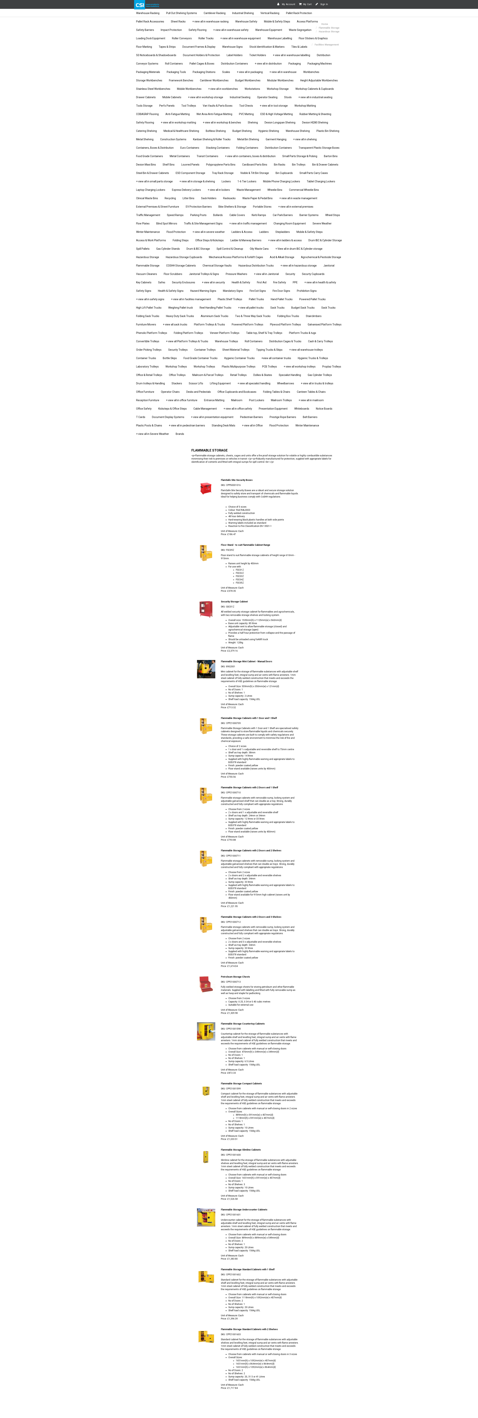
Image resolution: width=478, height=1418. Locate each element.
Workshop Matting (305, 105)
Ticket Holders (257, 55)
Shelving (253, 122)
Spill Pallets (143, 248)
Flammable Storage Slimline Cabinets (241, 1150)
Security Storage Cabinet (234, 601)
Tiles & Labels (299, 46)
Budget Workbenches (247, 80)
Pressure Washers (236, 273)
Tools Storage (144, 105)
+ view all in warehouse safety (231, 29)
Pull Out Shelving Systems (181, 13)
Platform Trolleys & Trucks (209, 324)
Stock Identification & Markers (267, 46)
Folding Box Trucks (288, 316)
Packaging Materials (148, 72)
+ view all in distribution (268, 63)
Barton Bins (331, 156)
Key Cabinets (143, 282)
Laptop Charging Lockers (150, 189)
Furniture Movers (146, 324)
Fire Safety (279, 282)
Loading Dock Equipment (150, 38)
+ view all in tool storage (274, 105)
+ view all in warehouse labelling (291, 55)
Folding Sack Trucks (147, 316)
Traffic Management (148, 215)
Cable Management (205, 408)
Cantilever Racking (215, 13)
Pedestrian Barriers (251, 417)
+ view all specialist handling (254, 383)
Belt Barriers (310, 417)
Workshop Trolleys (176, 366)
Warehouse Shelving (298, 130)
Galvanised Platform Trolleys (325, 324)
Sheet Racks (178, 21)
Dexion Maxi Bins (146, 164)
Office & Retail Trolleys (149, 374)
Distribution (323, 55)
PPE (295, 282)
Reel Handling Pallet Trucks (215, 307)
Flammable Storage (147, 265)
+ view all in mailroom (311, 400)
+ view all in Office (252, 425)
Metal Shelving (144, 139)
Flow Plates (143, 223)
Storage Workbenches (149, 80)
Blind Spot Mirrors (166, 223)
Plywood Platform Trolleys (285, 324)
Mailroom (236, 400)
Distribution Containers (234, 63)
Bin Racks (279, 164)
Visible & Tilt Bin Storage (254, 172)
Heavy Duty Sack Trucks (180, 316)
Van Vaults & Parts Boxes (217, 105)
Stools (288, 97)
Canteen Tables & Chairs (311, 391)
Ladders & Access (242, 231)
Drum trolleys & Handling (150, 383)
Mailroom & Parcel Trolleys (208, 374)
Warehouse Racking (147, 13)
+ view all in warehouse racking (210, 21)
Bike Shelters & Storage (232, 206)
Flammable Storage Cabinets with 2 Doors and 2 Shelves (251, 850)
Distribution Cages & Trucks (285, 341)
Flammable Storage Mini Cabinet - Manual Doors (246, 661)
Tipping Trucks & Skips (269, 349)
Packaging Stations (204, 72)
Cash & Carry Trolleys (320, 341)
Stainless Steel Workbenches (153, 88)
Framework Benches (181, 80)
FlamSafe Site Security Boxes (237, 480)
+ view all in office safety (238, 408)
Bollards (218, 215)
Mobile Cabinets (171, 97)
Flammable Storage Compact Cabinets (241, 1083)
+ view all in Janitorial (266, 273)
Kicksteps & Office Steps (172, 408)
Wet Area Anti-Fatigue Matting (214, 114)
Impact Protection (171, 29)
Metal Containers (180, 156)
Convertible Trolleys (147, 341)
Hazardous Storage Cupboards (184, 257)
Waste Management (249, 189)
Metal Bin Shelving (248, 139)
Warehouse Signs (232, 46)
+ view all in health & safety (320, 282)
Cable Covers (237, 215)
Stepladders (282, 231)
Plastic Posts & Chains (149, 425)
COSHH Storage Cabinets (181, 265)
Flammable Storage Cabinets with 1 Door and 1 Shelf (249, 718)
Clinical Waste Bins (147, 198)
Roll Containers (174, 63)
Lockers (226, 181)
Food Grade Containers (149, 156)
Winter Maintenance (148, 231)
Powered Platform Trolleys (247, 324)
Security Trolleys (178, 349)
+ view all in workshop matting (178, 122)
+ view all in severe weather (209, 231)
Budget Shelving (242, 130)
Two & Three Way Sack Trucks (253, 316)
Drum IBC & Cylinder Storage (325, 240)
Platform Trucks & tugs (302, 332)
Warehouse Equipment (268, 29)
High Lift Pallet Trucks (149, 307)
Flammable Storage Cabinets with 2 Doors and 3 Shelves (251, 917)
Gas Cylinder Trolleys (320, 374)
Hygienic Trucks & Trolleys (313, 358)
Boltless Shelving (216, 130)
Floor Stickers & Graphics (313, 38)
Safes (161, 282)
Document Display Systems (168, 417)
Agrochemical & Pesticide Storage (321, 257)
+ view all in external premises (295, 206)
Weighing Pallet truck (180, 307)
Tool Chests (246, 105)
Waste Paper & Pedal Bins (257, 198)
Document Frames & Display (198, 46)
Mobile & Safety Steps (277, 21)
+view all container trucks (276, 358)
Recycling (170, 198)
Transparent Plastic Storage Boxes (319, 147)
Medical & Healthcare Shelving (181, 130)
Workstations (252, 88)
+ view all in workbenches (223, 88)
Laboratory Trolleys (147, 366)
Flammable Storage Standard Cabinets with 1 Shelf (247, 1269)
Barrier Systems (309, 215)
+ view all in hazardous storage (298, 265)
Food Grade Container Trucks (201, 358)
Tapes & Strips (167, 46)
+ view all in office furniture (181, 400)
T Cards (140, 417)
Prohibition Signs (307, 290)
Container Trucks (146, 358)
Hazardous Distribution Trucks (256, 265)
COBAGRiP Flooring (147, 114)
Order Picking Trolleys (149, 349)
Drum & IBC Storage (198, 248)
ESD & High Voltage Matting (276, 114)
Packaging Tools (176, 72)
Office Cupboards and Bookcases (237, 391)
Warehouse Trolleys (226, 341)
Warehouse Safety (246, 21)
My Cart (307, 4)
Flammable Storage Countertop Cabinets (243, 1023)
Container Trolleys (205, 349)
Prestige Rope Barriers (283, 417)
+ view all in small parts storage (154, 181)
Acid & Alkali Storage (282, 257)
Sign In (324, 4)
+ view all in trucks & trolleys (317, 383)
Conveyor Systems (147, 63)
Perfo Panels (167, 105)
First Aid (261, 282)
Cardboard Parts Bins (254, 164)
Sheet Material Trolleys (235, 349)
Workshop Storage (278, 88)
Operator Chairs (170, 391)
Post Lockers (256, 400)
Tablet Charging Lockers (321, 181)
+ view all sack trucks (175, 324)
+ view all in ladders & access (285, 240)
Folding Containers (247, 147)
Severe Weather (322, 223)
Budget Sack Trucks (303, 307)
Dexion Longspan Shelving (280, 122)
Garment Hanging (276, 139)
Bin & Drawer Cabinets (325, 164)
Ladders (264, 231)
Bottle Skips (170, 358)
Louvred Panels (190, 164)
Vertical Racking (269, 13)
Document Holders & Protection (201, 55)
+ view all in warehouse (283, 72)
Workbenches (311, 72)
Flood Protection (176, 231)
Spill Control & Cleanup (230, 248)
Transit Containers (207, 156)
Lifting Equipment (220, 383)
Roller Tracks (206, 38)
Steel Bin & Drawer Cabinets (152, 172)
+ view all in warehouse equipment (240, 38)
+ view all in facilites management (191, 299)
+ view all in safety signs (150, 299)
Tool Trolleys (188, 105)
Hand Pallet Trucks (282, 299)
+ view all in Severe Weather (152, 433)
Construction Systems (173, 139)
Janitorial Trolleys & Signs (204, 273)
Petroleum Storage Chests (235, 977)
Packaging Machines (320, 63)
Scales (226, 72)
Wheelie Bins (274, 189)
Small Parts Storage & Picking (299, 156)
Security (290, 273)
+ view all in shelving (305, 139)
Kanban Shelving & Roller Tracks (212, 139)
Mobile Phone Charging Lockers (281, 181)
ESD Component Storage (190, 172)
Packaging (294, 63)
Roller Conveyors (182, 38)
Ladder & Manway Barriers (245, 240)
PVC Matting (246, 114)
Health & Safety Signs (171, 290)
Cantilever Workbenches (214, 80)
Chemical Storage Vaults (217, 265)
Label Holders (235, 55)
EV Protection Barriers (199, 206)
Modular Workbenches (280, 80)
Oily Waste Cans (259, 248)
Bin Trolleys (298, 164)
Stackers (177, 383)
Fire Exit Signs (258, 290)
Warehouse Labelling (280, 38)
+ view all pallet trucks (251, 307)
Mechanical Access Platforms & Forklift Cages (236, 257)
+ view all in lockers (219, 189)
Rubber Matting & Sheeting (315, 114)
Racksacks (229, 198)
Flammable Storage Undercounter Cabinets (244, 1209)
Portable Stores (262, 206)
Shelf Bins (169, 164)
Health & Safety (241, 282)
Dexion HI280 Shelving (315, 122)
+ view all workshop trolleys (300, 366)
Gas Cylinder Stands (168, 248)
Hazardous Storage (147, 257)
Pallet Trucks (256, 299)
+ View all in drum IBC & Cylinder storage (298, 248)
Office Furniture (145, 391)
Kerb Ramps (259, 215)
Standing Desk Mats (223, 425)
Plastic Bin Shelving (327, 130)
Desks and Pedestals (198, 391)
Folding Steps (181, 240)
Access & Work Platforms (151, 240)
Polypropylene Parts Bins (220, 164)
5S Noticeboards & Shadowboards (156, 55)
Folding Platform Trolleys (188, 332)
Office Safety (144, 408)
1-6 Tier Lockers (247, 181)
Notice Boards (324, 408)
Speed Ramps (175, 215)
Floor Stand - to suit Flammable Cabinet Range (245, 545)
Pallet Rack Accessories (150, 21)
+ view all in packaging (250, 72)
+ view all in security (213, 282)
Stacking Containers (218, 147)
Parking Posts (198, 215)
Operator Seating (267, 97)
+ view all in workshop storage (205, 97)
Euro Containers (189, 147)
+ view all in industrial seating (315, 97)
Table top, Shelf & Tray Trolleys (264, 332)
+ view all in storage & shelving (197, 181)
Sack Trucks (277, 307)
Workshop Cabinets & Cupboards (314, 88)
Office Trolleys (177, 374)
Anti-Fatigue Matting (177, 114)
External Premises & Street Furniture (157, 206)
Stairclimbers (314, 316)
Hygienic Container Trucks (239, 358)
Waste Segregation (300, 29)
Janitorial (328, 265)
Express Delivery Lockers (186, 189)
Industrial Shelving (243, 13)
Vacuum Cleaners (146, 273)
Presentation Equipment (273, 408)
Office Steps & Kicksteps (209, 240)
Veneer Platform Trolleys (224, 332)
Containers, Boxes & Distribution (155, 147)
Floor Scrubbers (173, 273)
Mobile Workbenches (189, 88)
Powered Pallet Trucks (312, 299)
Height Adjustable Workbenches (319, 80)
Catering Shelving (146, 130)
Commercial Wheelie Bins (304, 189)
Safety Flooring (198, 29)
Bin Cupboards (284, 172)
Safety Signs (143, 290)
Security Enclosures (183, 282)
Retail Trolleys (238, 374)
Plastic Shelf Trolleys (230, 299)
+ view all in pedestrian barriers (187, 425)
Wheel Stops (332, 215)
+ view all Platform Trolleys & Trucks (187, 341)
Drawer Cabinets (146, 97)
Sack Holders (208, 198)
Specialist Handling (290, 374)
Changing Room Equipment (290, 223)
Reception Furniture (147, 400)
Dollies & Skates (262, 374)
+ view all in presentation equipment (212, 417)
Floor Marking (144, 46)
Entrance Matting (214, 400)
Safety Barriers (145, 29)
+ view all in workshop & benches (222, 122)
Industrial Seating (240, 97)
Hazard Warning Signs (203, 290)
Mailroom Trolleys (281, 400)
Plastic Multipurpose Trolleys (238, 366)
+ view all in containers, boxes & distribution (250, 156)
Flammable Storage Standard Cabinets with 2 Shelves (249, 1329)
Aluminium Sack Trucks (214, 316)
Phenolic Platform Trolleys (151, 332)
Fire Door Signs (281, 290)
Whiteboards (301, 408)
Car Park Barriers (283, 215)
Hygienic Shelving (268, 130)
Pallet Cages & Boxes (202, 63)
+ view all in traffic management (248, 223)
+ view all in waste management (298, 198)
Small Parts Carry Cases (313, 172)
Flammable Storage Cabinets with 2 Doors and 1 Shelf (249, 787)
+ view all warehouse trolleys (306, 349)
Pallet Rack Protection (299, 13)
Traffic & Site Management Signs (203, 223)
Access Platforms (307, 21)
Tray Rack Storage (223, 172)
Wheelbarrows (285, 383)
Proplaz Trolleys (331, 366)
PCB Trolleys (269, 366)
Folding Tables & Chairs (276, 391)
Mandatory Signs (233, 290)
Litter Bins (188, 198)
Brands (180, 433)
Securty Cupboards (313, 273)
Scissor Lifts (196, 383)
